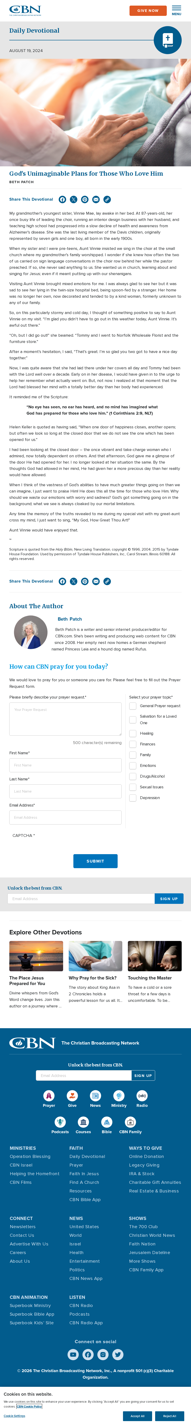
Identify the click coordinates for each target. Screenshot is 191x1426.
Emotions (148, 765)
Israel (75, 1244)
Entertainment (84, 1261)
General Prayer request (160, 705)
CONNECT (21, 1218)
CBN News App (85, 1278)
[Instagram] (103, 1354)
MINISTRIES (23, 1148)
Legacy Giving (144, 1165)
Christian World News (152, 1235)
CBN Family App (146, 1270)
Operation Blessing (30, 1156)
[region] (95, 1406)
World (75, 1235)
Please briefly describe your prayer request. (47, 697)
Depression (150, 797)
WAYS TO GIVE (145, 1148)
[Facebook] (62, 199)
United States (84, 1227)
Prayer (76, 1165)
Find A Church (84, 1182)
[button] (174, 11)
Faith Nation (142, 1244)
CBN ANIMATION (29, 1297)
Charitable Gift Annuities (155, 1182)
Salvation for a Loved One (158, 719)
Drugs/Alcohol (152, 776)
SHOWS (137, 1218)
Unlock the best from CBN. (34, 888)
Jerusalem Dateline (149, 1252)
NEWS (76, 1218)
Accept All (137, 1416)
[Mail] (96, 199)
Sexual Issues (151, 787)
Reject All (169, 1416)
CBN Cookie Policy (29, 1406)
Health (76, 1252)
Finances (147, 744)
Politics (77, 1270)
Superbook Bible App (32, 1314)
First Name (18, 752)
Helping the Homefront (34, 1174)
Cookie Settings (14, 1416)
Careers (18, 1252)
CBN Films (21, 1182)
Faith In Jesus (84, 1174)
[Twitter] (73, 199)
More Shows (142, 1261)
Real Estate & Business (154, 1191)
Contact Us (22, 1235)
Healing (146, 733)
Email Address (21, 805)
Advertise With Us (29, 1244)
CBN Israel (21, 1165)
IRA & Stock (141, 1174)
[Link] (107, 199)
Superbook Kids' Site (32, 1323)
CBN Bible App (85, 1199)
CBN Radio (81, 1305)
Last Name (18, 779)
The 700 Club (143, 1227)
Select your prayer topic (150, 697)
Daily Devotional (87, 1156)
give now (148, 10)
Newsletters (23, 1227)
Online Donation (146, 1156)
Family (145, 754)
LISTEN (77, 1297)
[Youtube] (73, 1354)
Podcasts (79, 1314)
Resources (80, 1191)
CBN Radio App (86, 1323)
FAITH (76, 1148)
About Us (20, 1261)
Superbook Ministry (30, 1305)
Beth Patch (21, 182)
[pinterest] (85, 199)
